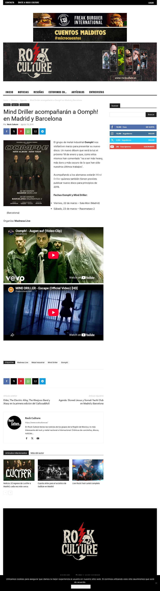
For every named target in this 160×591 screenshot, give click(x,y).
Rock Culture (12, 124)
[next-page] (10, 493)
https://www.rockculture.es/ (36, 422)
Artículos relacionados (16, 453)
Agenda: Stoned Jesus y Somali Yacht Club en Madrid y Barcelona (81, 402)
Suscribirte (149, 146)
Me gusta (150, 127)
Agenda (23, 100)
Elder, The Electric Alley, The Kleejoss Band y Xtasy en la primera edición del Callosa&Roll (26, 402)
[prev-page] (5, 493)
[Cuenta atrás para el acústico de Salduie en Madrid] (53, 470)
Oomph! (64, 362)
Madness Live (22, 362)
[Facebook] (6, 131)
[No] (156, 583)
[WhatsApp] (28, 131)
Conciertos (24, 105)
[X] (14, 131)
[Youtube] (39, 438)
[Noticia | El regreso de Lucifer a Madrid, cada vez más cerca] (19, 470)
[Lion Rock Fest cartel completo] (87, 470)
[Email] (35, 131)
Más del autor (37, 453)
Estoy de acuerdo (80, 586)
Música (14, 100)
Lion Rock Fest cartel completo (86, 483)
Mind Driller (53, 362)
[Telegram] (42, 131)
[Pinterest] (21, 131)
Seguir (151, 133)
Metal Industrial (38, 362)
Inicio (5, 100)
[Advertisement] (53, 350)
